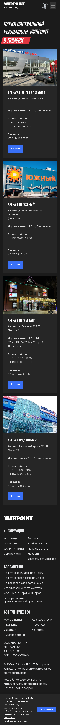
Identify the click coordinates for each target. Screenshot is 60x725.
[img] (53, 5)
